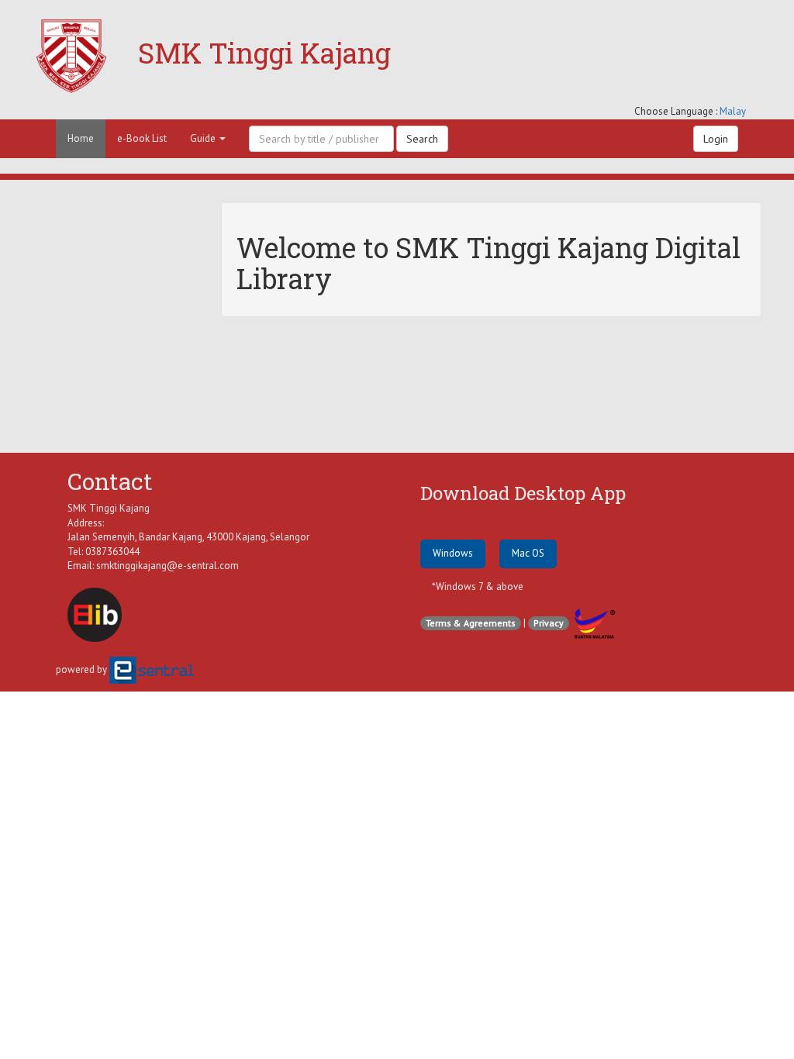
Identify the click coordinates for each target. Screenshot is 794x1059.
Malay (733, 111)
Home (80, 138)
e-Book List (142, 138)
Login (715, 139)
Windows (453, 553)
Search (422, 139)
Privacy (548, 623)
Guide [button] (204, 138)
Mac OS (528, 553)
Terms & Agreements (471, 623)
